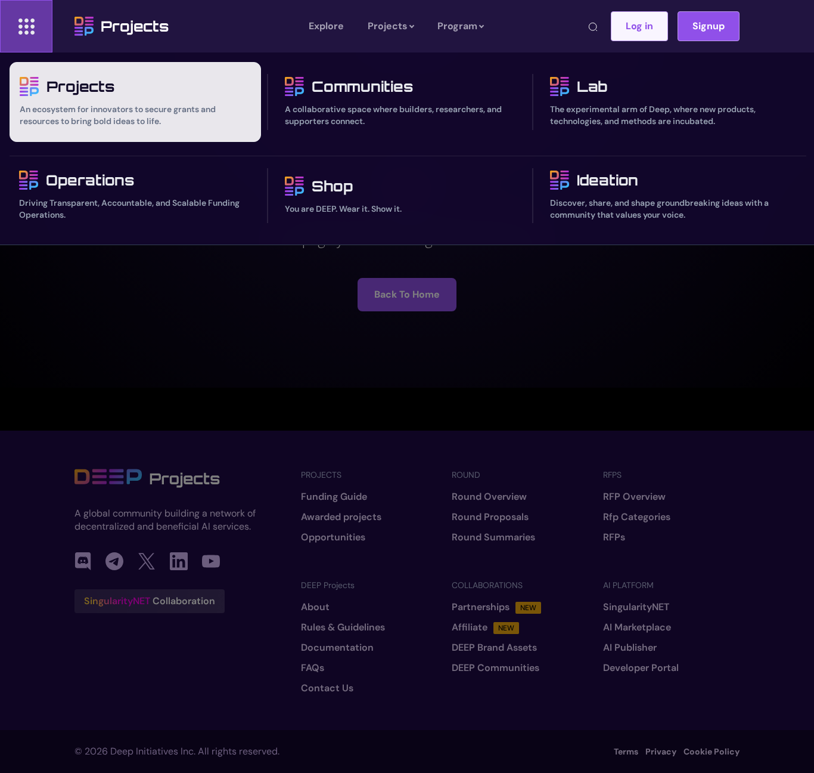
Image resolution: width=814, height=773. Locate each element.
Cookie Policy (711, 751)
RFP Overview (634, 497)
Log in (639, 26)
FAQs (312, 668)
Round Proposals (490, 517)
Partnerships (494, 607)
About (315, 607)
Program (457, 26)
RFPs (614, 537)
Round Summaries (493, 537)
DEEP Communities (495, 668)
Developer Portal (641, 668)
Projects (135, 26)
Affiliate (483, 627)
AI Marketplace (637, 627)
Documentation (337, 648)
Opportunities (333, 537)
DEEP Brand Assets (494, 648)
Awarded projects (341, 517)
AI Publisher (630, 648)
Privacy (660, 751)
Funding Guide (334, 497)
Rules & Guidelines (343, 627)
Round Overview (489, 497)
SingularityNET (636, 607)
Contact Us (327, 688)
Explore (326, 26)
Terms (626, 751)
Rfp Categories (636, 517)
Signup (708, 26)
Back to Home (407, 294)
